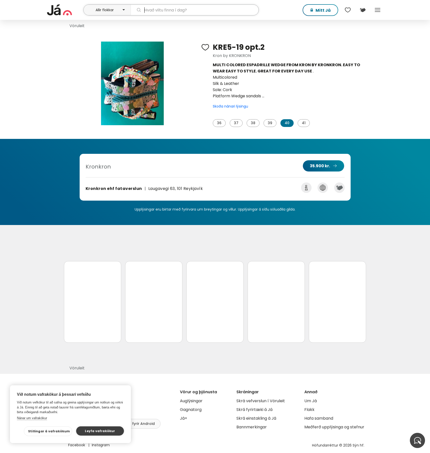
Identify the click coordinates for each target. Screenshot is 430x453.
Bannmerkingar (251, 427)
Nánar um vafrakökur (32, 418)
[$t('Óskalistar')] (347, 9)
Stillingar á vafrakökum (49, 431)
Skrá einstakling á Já (256, 418)
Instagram (101, 445)
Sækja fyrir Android (137, 423)
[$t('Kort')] (362, 9)
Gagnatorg (191, 409)
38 (253, 122)
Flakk (309, 409)
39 (270, 122)
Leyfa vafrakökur (100, 431)
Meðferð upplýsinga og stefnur (334, 427)
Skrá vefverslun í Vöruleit (260, 401)
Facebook (77, 445)
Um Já (310, 401)
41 (304, 122)
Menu (377, 9)
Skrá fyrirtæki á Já (254, 409)
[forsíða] (64, 9)
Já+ (183, 418)
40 (287, 122)
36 (219, 122)
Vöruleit (77, 26)
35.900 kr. (320, 166)
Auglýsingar (191, 401)
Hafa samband (318, 418)
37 (236, 122)
